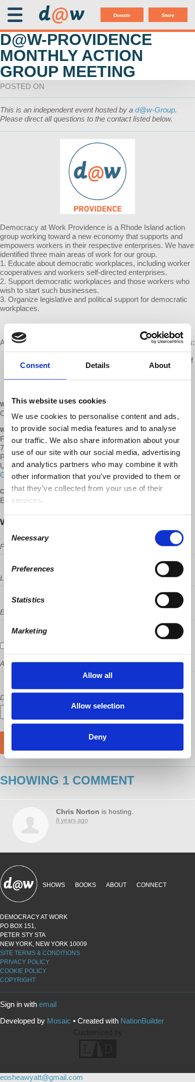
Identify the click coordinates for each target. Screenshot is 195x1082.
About (116, 885)
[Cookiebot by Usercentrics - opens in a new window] (140, 337)
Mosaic (59, 1020)
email (47, 1004)
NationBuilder (142, 1020)
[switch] (169, 569)
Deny (97, 736)
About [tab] (160, 365)
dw (61, 15)
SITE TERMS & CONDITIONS (40, 953)
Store (168, 15)
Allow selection (97, 706)
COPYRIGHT (18, 980)
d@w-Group (155, 110)
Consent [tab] (35, 365)
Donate (122, 15)
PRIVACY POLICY (25, 962)
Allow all (97, 675)
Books (85, 885)
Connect (151, 885)
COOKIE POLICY (23, 971)
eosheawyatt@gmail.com (41, 1077)
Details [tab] (98, 365)
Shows (53, 885)
